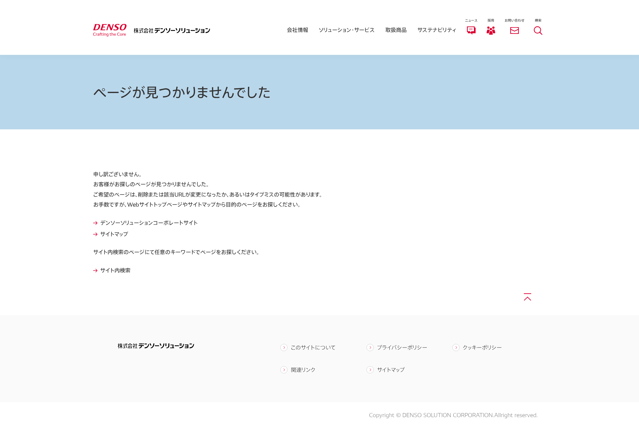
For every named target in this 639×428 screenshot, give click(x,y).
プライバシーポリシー (402, 347)
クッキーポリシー (482, 347)
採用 (491, 20)
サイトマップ (391, 369)
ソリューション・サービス (347, 30)
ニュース (471, 20)
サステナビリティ (436, 30)
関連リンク (303, 369)
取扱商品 (396, 30)
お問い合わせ (515, 20)
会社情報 (297, 30)
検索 (538, 20)
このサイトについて (313, 347)
